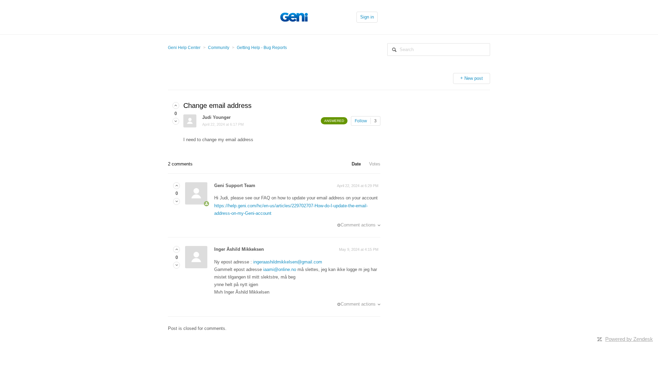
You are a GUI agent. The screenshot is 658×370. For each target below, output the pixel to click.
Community (218, 47)
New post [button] (473, 78)
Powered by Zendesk (629, 339)
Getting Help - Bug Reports (262, 47)
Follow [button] (361, 121)
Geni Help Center (184, 47)
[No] (175, 121)
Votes (374, 163)
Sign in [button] (367, 17)
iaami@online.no (279, 269)
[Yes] (175, 105)
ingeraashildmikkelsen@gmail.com (287, 261)
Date (356, 163)
